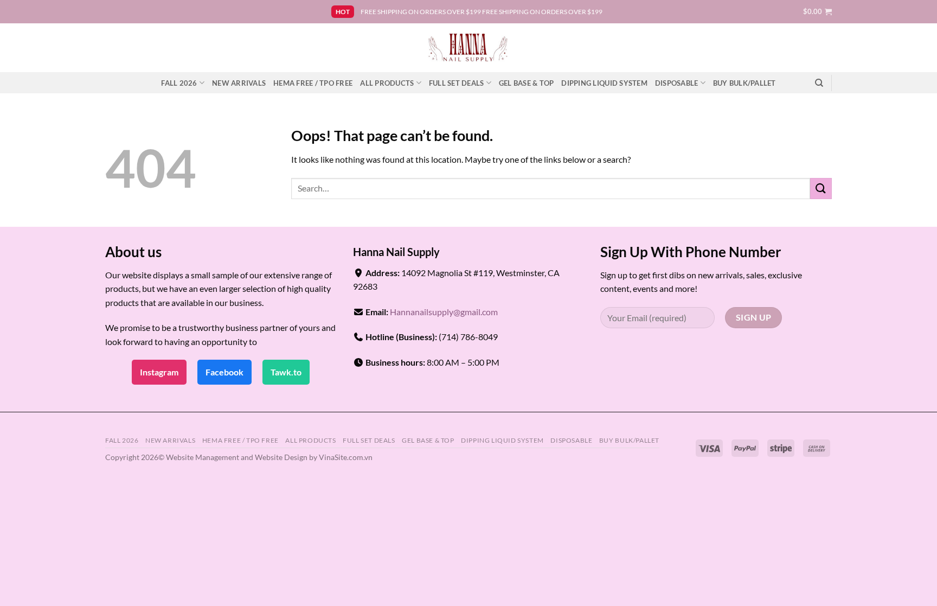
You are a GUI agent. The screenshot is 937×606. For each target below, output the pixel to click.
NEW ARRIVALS (239, 83)
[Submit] (821, 188)
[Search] (819, 83)
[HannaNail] (469, 48)
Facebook (224, 372)
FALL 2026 (179, 83)
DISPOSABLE (676, 83)
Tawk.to (286, 372)
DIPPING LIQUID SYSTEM (604, 83)
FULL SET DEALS (456, 83)
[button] (817, 11)
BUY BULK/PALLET (744, 83)
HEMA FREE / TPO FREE (312, 83)
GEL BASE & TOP (526, 83)
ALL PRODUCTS (387, 83)
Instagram (159, 372)
